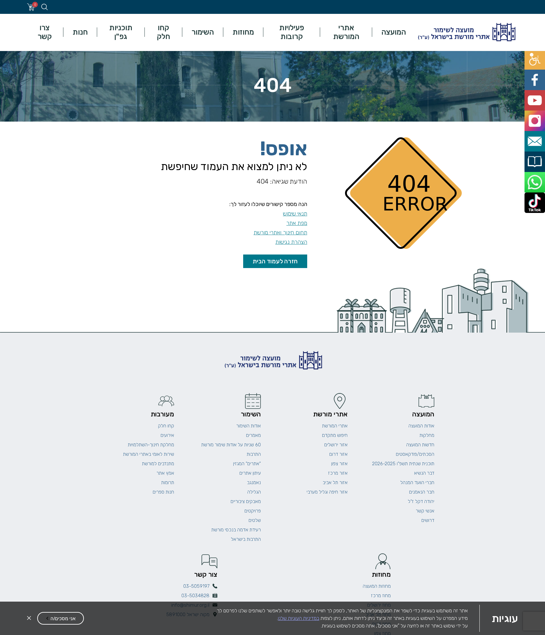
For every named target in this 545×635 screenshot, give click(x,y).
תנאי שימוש (295, 213)
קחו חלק (163, 32)
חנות (80, 32)
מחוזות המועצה (377, 586)
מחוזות (243, 32)
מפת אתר (296, 223)
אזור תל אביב (335, 482)
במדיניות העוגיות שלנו (298, 618)
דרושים (427, 520)
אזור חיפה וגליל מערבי (327, 492)
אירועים (167, 435)
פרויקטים (252, 511)
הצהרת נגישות (291, 242)
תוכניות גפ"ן (120, 32)
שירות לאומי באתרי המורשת (148, 454)
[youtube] (538, 84)
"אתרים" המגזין (247, 463)
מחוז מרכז (381, 595)
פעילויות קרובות (291, 32)
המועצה (393, 32)
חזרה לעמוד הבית (275, 261)
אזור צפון (339, 463)
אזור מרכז (338, 473)
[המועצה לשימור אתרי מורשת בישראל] (466, 32)
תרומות (167, 482)
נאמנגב (254, 482)
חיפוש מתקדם (335, 435)
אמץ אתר (165, 473)
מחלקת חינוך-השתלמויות (151, 445)
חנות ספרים (163, 492)
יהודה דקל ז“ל (421, 501)
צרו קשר (45, 32)
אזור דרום (338, 454)
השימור (202, 32)
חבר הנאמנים (421, 492)
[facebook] (538, 70)
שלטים (255, 520)
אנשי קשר (425, 511)
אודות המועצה (421, 426)
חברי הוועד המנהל (417, 482)
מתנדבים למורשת (158, 463)
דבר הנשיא (424, 473)
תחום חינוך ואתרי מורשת (280, 232)
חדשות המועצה (420, 445)
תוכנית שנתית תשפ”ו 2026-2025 (403, 463)
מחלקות (426, 435)
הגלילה (254, 492)
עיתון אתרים (250, 473)
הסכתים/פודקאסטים (415, 454)
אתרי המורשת (346, 32)
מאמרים (253, 435)
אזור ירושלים (336, 445)
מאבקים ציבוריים (246, 501)
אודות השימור (248, 426)
